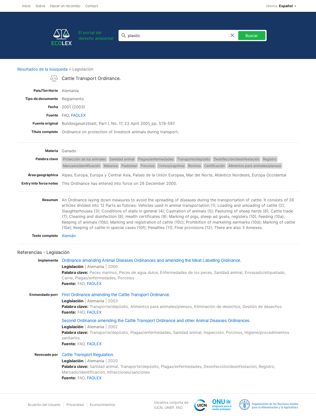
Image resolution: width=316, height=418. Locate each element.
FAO (179, 407)
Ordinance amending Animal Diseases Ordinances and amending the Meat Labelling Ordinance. (151, 260)
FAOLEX (78, 115)
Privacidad (75, 404)
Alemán (69, 235)
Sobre (40, 6)
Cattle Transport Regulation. (88, 354)
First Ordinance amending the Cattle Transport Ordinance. (116, 294)
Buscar (251, 35)
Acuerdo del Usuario (44, 404)
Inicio (26, 6)
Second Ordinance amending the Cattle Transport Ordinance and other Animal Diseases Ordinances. (156, 320)
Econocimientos (102, 404)
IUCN (158, 407)
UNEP (169, 407)
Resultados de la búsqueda (42, 69)
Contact (91, 6)
